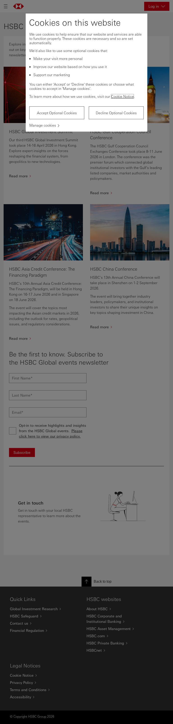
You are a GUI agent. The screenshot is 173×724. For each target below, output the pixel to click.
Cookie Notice (122, 96)
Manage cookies (42, 125)
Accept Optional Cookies (57, 112)
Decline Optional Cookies (116, 112)
